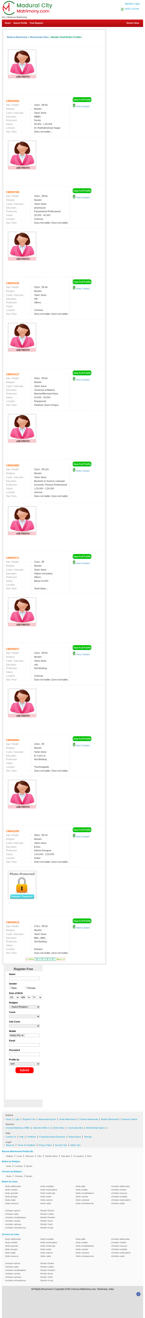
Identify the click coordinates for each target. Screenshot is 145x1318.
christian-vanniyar (13, 1224)
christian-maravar (119, 1193)
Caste (19, 1156)
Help (21, 1137)
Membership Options (95, 1128)
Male (14, 988)
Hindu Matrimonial (67, 1119)
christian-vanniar (12, 1221)
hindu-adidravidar (13, 1186)
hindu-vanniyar (82, 1200)
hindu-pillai (80, 1186)
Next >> (60, 959)
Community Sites (75, 1128)
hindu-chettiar (11, 1190)
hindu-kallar (10, 1200)
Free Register (36, 23)
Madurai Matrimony (17, 37)
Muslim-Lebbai (47, 1214)
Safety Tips (75, 1145)
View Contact (82, 106)
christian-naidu (12, 1214)
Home (8, 23)
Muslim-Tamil (46, 1224)
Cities (39, 1156)
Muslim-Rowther (47, 1217)
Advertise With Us (41, 1128)
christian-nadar (118, 1203)
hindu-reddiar (82, 1190)
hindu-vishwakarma (85, 1203)
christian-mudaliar (119, 1196)
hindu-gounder (11, 1193)
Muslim (29, 1166)
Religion (9, 1156)
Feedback (31, 1137)
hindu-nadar (45, 1196)
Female (31, 988)
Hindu (8, 1166)
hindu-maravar (12, 1203)
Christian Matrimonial (88, 1119)
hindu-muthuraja (47, 1193)
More (89, 1156)
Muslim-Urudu (46, 1228)
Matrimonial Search (47, 1119)
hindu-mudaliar (47, 1186)
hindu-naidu (45, 1203)
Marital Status (51, 1156)
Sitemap (88, 1137)
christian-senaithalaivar (15, 1217)
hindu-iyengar (11, 1196)
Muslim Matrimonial (109, 1119)
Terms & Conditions (26, 1145)
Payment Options (129, 1119)
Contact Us (11, 1137)
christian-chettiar (118, 1190)
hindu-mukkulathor (48, 1190)
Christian (19, 1166)
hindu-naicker (46, 1200)
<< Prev (30, 959)
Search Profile (20, 23)
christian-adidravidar (120, 1186)
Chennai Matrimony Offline (18, 1128)
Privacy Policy (45, 1145)
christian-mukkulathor (121, 1200)
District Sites (132, 23)
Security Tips (61, 1145)
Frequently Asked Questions (52, 1137)
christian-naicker (12, 1210)
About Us (10, 1145)
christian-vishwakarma (15, 1228)
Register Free (29, 1119)
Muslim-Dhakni (47, 1210)
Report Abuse (75, 1137)
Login (17, 1119)
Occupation (78, 1156)
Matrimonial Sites (39, 37)
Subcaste (29, 1156)
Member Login (132, 3)
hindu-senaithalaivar (85, 1193)
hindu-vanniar (82, 1196)
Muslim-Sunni (46, 1221)
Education (65, 1156)
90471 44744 (132, 9)
